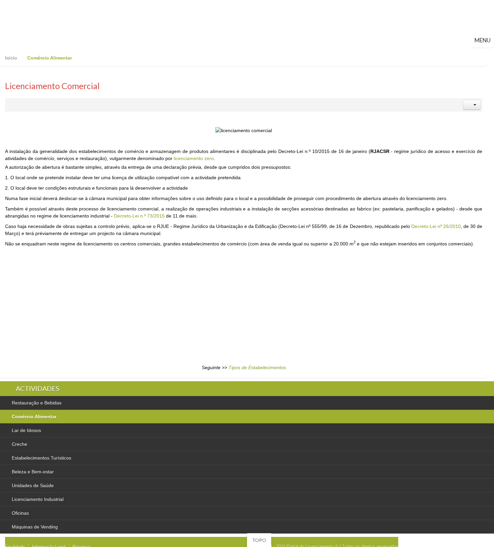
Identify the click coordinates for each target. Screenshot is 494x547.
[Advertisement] (145, 307)
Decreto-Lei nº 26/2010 (436, 226)
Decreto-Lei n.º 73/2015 (139, 216)
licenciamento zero (194, 158)
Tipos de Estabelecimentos (257, 367)
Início (11, 58)
